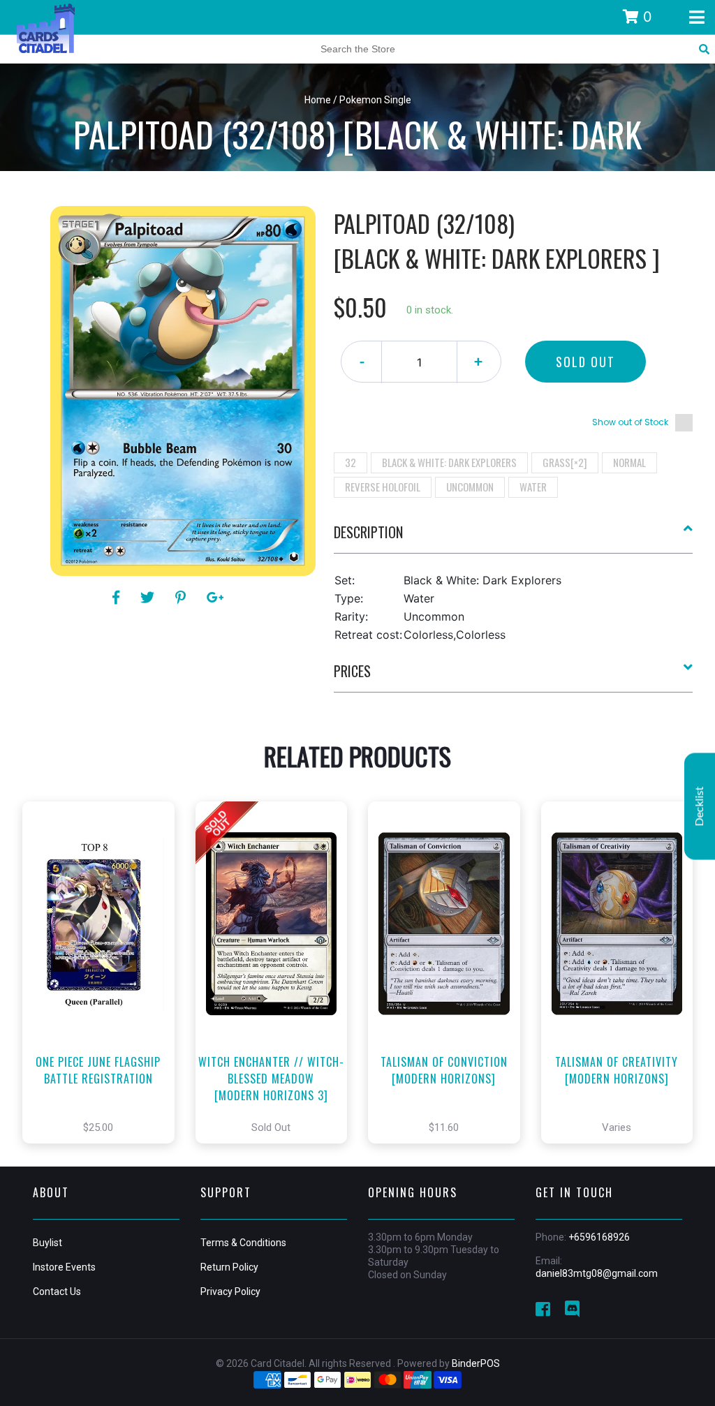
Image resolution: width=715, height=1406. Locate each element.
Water (533, 486)
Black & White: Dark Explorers (449, 462)
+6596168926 (599, 1237)
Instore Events (64, 1267)
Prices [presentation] (352, 670)
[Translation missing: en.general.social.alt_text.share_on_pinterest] (182, 597)
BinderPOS (476, 1363)
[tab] (513, 537)
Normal (629, 462)
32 (350, 462)
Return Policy (229, 1267)
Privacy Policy (230, 1291)
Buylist (47, 1242)
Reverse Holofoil (382, 486)
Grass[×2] (565, 462)
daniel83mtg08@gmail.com (597, 1273)
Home (317, 99)
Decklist (699, 807)
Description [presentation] (368, 531)
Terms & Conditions (243, 1242)
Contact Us (57, 1291)
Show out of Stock (630, 422)
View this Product (104, 993)
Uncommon (470, 486)
